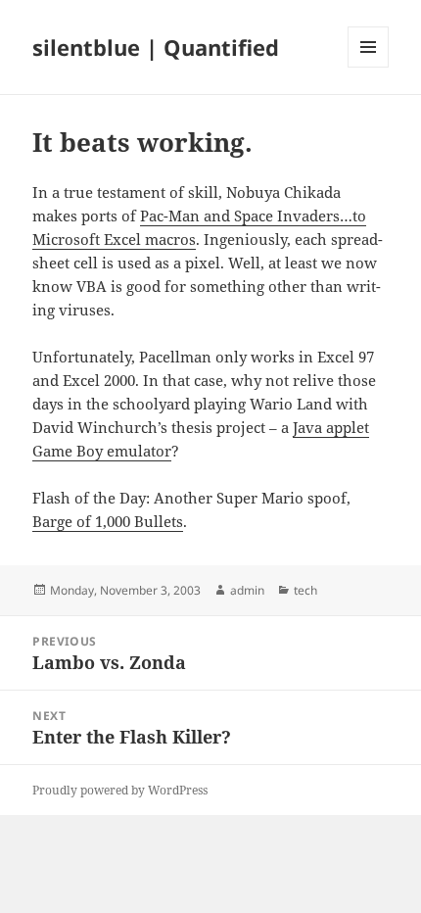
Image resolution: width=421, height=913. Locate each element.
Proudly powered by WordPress (120, 790)
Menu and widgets (369, 67)
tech (305, 590)
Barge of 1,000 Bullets (107, 521)
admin (247, 590)
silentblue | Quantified (155, 47)
